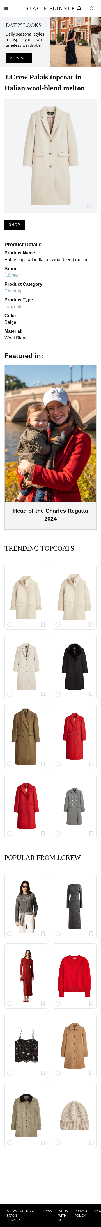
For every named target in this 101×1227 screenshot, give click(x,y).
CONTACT (27, 1210)
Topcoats (13, 306)
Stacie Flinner (50, 8)
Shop (14, 225)
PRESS (47, 1210)
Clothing (12, 291)
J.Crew (11, 275)
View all (19, 58)
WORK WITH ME (63, 1215)
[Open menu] (6, 8)
